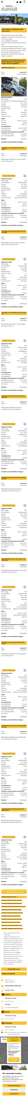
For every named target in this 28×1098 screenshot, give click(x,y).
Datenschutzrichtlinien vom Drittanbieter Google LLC (14, 1053)
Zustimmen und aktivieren (14, 1059)
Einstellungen (14, 1089)
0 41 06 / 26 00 (9, 990)
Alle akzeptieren (14, 1093)
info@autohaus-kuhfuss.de (13, 985)
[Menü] (2, 2)
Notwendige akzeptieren (14, 1085)
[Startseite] (17, 2)
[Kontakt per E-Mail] (20, 2)
